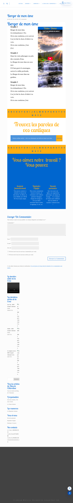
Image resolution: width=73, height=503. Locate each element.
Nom (8, 239)
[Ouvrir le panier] (69, 493)
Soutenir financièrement (20, 187)
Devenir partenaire (53, 187)
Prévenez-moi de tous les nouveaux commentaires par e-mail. (22, 251)
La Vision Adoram (11, 404)
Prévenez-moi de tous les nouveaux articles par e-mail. (21, 254)
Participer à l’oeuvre (11, 423)
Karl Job (10, 19)
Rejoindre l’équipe (11, 420)
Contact (27, 488)
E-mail (9, 243)
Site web (9, 247)
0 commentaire (24, 19)
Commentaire (10, 222)
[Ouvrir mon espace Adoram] (69, 488)
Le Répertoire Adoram (12, 411)
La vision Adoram (25, 460)
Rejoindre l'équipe (36, 187)
